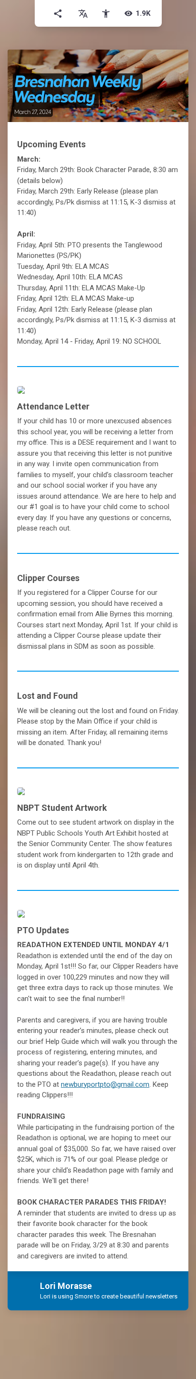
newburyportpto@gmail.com (105, 1084)
